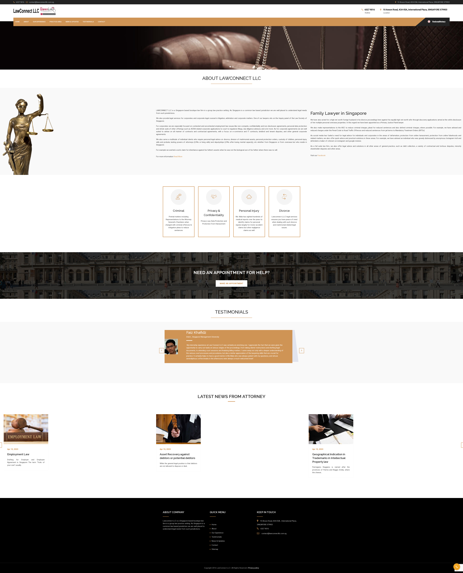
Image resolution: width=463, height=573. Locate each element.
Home (17, 22)
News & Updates (72, 22)
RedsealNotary (438, 22)
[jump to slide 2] (233, 66)
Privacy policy (253, 568)
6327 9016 (20, 2)
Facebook (321, 155)
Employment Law (18, 454)
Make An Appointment (231, 283)
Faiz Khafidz (196, 332)
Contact (101, 22)
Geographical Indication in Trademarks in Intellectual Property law (328, 458)
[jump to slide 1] (230, 66)
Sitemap (215, 549)
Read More (178, 156)
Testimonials (88, 22)
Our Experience (39, 22)
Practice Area (55, 22)
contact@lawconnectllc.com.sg (41, 2)
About (26, 22)
